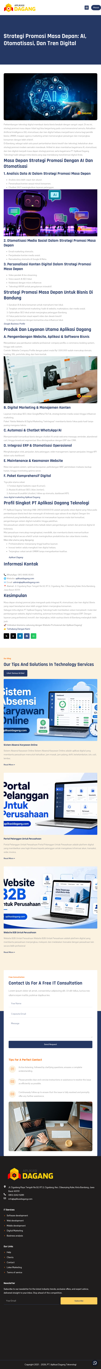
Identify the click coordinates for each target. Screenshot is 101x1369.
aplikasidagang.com (25, 578)
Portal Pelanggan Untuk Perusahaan (22, 838)
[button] (87, 8)
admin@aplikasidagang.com (26, 582)
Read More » (9, 764)
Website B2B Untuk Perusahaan (20, 932)
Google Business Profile (14, 323)
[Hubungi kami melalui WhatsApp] (95, 1363)
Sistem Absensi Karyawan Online (20, 745)
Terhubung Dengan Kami (18, 629)
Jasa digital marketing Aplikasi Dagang (22, 497)
